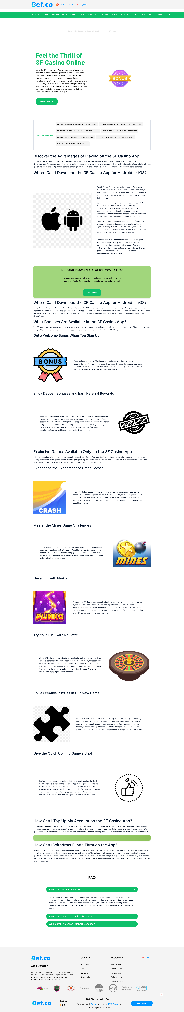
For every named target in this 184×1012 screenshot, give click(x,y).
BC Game (56, 15)
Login (62, 4)
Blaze (81, 15)
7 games (46, 15)
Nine (129, 15)
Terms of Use (116, 969)
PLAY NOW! (92, 293)
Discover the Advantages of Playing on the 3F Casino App (76, 124)
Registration (46, 101)
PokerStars (147, 15)
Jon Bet (115, 15)
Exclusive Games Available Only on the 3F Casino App (75, 137)
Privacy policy (117, 973)
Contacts (84, 973)
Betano (73, 15)
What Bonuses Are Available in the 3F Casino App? (120, 130)
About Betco (86, 964)
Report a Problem (88, 977)
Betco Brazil (103, 31)
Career (83, 969)
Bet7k (64, 15)
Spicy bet (159, 15)
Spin (168, 15)
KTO (123, 15)
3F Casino (35, 15)
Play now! (142, 1003)
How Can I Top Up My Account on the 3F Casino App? (116, 137)
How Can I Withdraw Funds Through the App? (72, 143)
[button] (81, 4)
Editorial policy (117, 977)
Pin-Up (136, 15)
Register (70, 4)
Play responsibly (117, 964)
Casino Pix (91, 15)
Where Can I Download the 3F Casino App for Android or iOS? (121, 124)
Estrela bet (104, 15)
